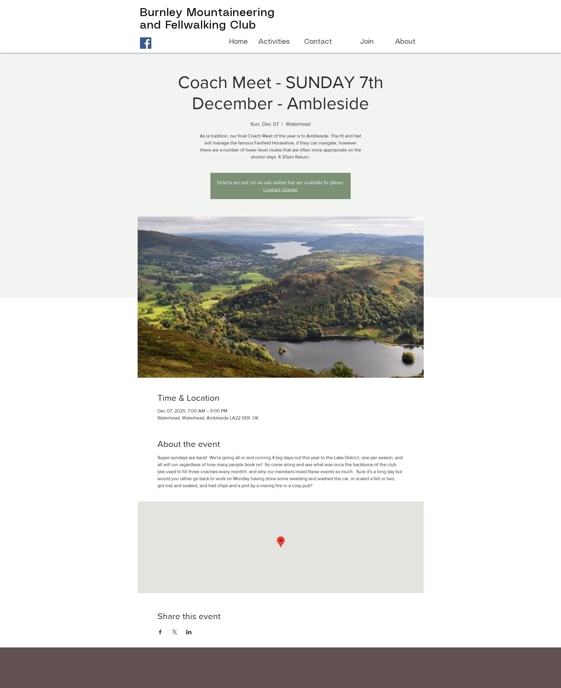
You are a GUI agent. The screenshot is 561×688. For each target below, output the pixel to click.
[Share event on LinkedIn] (189, 632)
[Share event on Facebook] (160, 632)
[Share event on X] (174, 632)
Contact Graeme (280, 189)
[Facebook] (145, 43)
